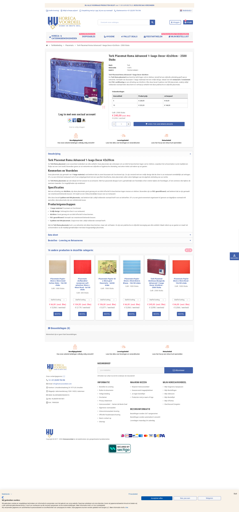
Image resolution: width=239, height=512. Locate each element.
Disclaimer (103, 397)
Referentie (112, 68)
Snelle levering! (53, 10)
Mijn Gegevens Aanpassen (173, 387)
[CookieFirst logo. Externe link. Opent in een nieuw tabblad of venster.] (3, 497)
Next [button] (190, 250)
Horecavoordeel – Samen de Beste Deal (113, 404)
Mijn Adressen (169, 394)
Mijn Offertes (169, 401)
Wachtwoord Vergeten (172, 404)
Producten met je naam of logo (142, 397)
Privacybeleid (133, 494)
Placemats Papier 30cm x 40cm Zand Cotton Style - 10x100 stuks (58, 282)
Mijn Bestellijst (169, 397)
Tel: (56, 380)
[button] (7, 494)
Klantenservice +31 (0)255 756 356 (128, 10)
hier (127, 507)
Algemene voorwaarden (107, 408)
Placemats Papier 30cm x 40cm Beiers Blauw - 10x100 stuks (132, 281)
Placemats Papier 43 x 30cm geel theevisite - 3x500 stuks (107, 282)
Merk (110, 65)
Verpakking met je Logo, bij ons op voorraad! (97, 10)
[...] (64, 376)
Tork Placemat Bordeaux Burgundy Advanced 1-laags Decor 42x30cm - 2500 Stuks (157, 283)
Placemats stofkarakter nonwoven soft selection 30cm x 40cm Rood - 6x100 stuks (82, 284)
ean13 (111, 70)
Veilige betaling (104, 394)
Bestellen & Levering (106, 387)
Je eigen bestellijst (138, 394)
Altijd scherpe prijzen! (70, 10)
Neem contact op (105, 418)
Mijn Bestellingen (170, 390)
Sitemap (102, 422)
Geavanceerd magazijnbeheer (142, 390)
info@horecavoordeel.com (62, 384)
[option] (57, 287)
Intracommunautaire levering (109, 411)
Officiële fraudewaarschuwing (109, 415)
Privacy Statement (105, 401)
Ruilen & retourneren (106, 390)
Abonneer (179, 370)
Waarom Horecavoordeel (140, 387)
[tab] (119, 154)
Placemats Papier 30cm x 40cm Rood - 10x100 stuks (181, 281)
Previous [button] (186, 250)
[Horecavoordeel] (64, 22)
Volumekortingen (118, 92)
